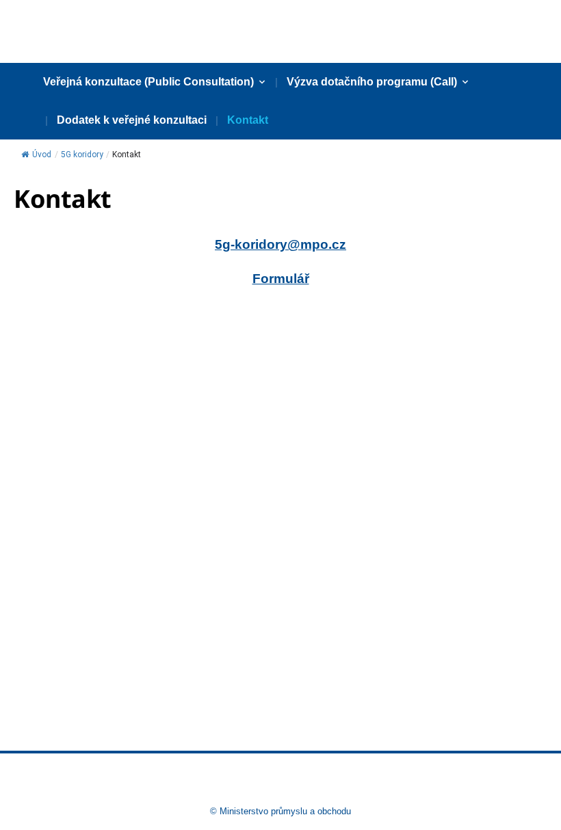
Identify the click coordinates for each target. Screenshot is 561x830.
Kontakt (247, 120)
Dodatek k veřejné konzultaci (132, 120)
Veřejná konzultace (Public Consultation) (148, 82)
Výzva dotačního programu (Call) (372, 82)
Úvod (41, 154)
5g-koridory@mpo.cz (280, 244)
